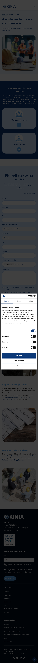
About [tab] (31, 301)
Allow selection (19, 360)
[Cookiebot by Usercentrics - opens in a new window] (28, 296)
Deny (19, 366)
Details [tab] (19, 301)
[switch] (33, 336)
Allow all (19, 355)
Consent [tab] (6, 301)
